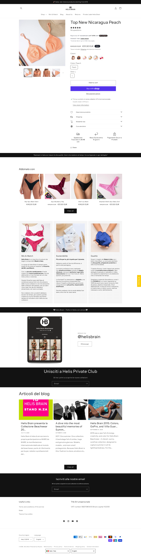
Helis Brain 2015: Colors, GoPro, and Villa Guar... (104, 425)
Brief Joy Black (83, 201)
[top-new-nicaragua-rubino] (101, 58)
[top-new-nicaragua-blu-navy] (78, 58)
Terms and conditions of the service (31, 507)
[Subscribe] (86, 383)
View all (70, 211)
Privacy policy (58, 546)
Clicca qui (85, 344)
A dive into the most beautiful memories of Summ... (69, 426)
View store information (81, 105)
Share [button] (75, 147)
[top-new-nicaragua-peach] (95, 58)
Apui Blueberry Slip (57, 201)
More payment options (93, 93)
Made (21, 510)
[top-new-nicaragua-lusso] (90, 58)
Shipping (83, 49)
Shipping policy (80, 546)
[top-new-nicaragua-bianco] (73, 58)
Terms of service (69, 546)
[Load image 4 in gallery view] (56, 73)
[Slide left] (21, 72)
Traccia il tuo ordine (26, 514)
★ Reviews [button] (139, 281)
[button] (21, 8)
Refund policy (48, 546)
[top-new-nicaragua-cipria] (84, 58)
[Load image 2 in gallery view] (37, 73)
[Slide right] (63, 72)
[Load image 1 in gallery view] (28, 73)
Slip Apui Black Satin (32, 201)
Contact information (93, 546)
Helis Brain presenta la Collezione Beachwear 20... (34, 426)
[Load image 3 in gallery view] (47, 73)
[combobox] (57, 551)
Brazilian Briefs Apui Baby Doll (109, 201)
